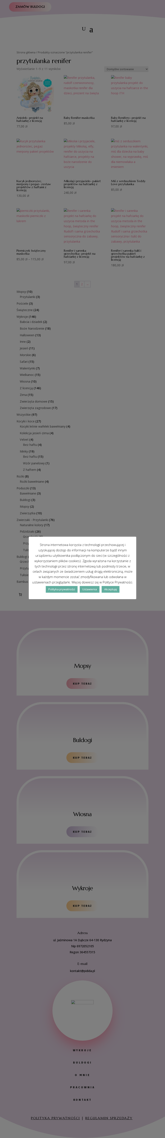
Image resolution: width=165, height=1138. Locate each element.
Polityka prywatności (61, 589)
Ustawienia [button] (89, 589)
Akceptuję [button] (110, 589)
